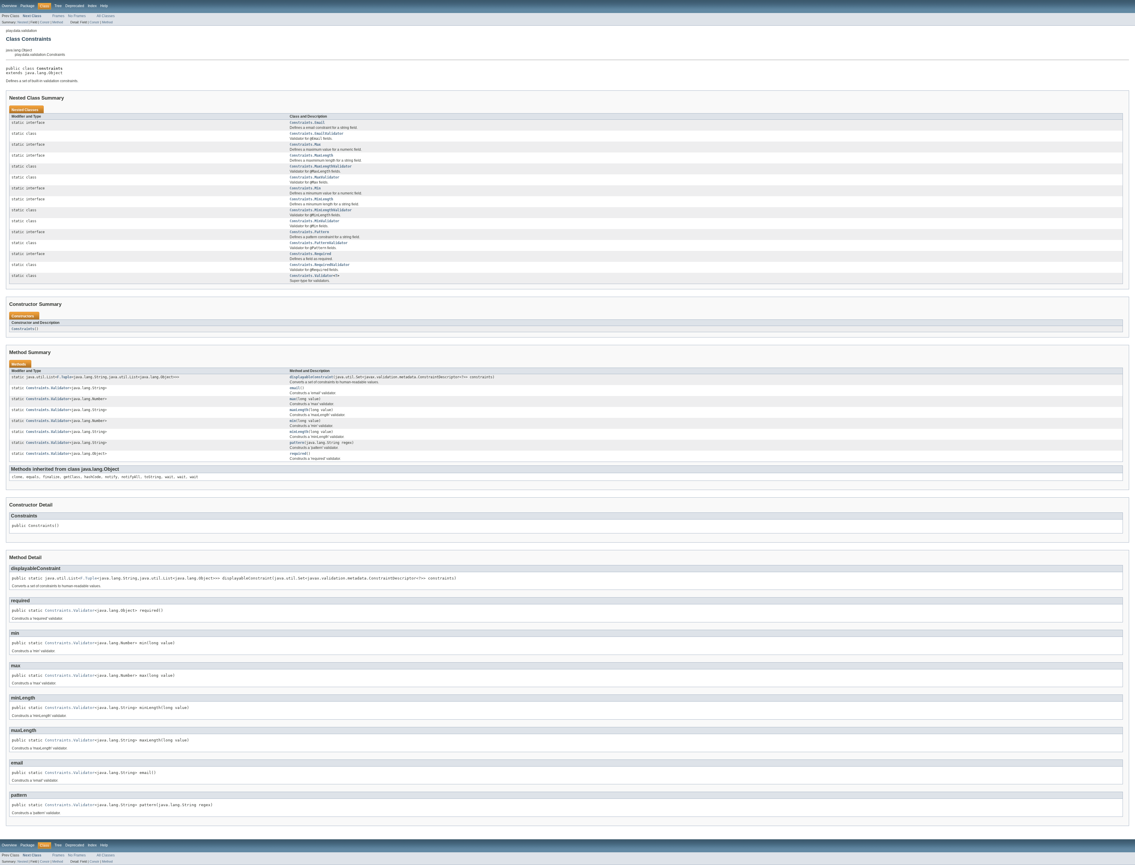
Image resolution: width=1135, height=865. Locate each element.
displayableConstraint (311, 377)
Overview (9, 6)
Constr (45, 22)
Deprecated (74, 6)
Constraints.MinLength (311, 199)
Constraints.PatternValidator (319, 243)
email (295, 388)
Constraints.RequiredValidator (320, 265)
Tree (58, 6)
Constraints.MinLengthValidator (321, 210)
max (293, 399)
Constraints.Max (305, 144)
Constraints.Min (305, 188)
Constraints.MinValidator (314, 221)
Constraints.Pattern (309, 232)
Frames (58, 16)
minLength (299, 432)
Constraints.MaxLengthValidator (321, 166)
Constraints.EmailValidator (316, 134)
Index (92, 6)
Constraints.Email (307, 123)
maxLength (299, 410)
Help (104, 6)
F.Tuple (64, 377)
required (298, 454)
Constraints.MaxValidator (314, 177)
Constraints (23, 329)
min (293, 421)
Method (57, 22)
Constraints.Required (310, 254)
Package (27, 6)
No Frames (77, 16)
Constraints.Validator (311, 276)
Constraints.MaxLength (311, 155)
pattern (297, 443)
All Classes (106, 16)
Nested (22, 22)
